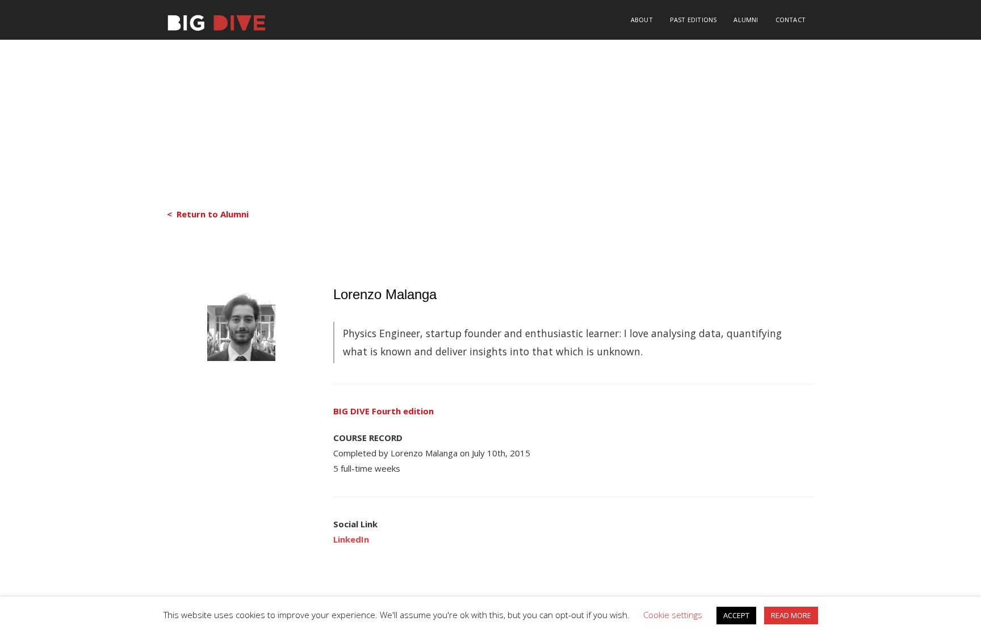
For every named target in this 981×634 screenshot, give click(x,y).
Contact (790, 19)
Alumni (745, 19)
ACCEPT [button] (736, 615)
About (642, 19)
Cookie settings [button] (672, 614)
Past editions (693, 19)
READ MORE (791, 615)
